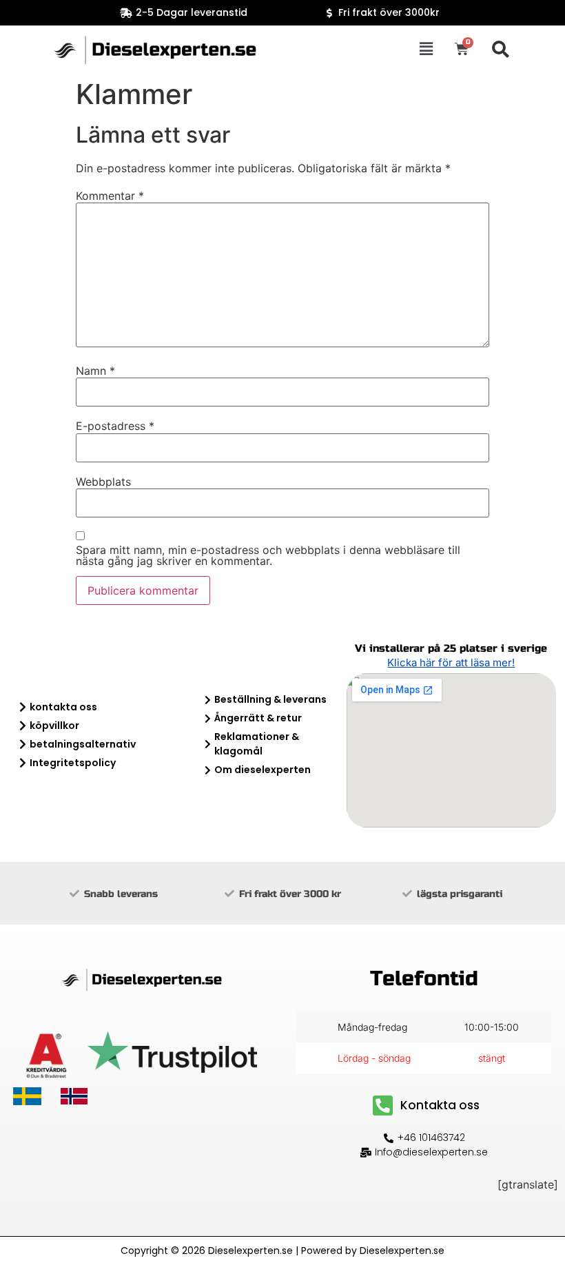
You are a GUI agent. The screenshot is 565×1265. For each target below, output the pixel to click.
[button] (426, 49)
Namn (95, 370)
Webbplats (103, 481)
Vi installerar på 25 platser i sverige (451, 648)
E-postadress (115, 425)
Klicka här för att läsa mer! (451, 662)
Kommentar (110, 195)
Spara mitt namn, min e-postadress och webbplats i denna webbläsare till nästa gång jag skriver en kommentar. (268, 555)
